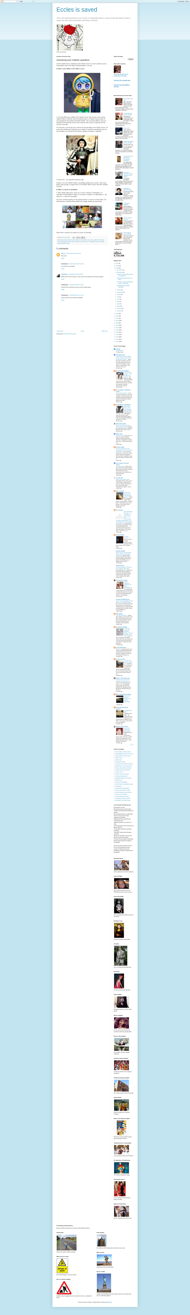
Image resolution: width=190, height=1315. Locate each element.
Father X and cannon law (123, 678)
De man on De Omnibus (122, 371)
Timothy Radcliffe (61, 243)
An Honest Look (120, 435)
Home (82, 331)
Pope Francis (85, 241)
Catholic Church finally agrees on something (125, 275)
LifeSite (118, 349)
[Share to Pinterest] (84, 238)
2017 (117, 327)
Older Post (104, 331)
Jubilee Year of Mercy (99, 239)
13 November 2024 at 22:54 (76, 295)
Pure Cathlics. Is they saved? (123, 752)
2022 (117, 316)
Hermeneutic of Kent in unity (122, 756)
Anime (69, 239)
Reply (62, 258)
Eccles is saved (76, 9)
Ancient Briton (120, 535)
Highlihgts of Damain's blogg (127, 189)
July (118, 297)
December (120, 270)
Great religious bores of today (127, 233)
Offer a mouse (120, 491)
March (119, 306)
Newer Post (60, 331)
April (118, 304)
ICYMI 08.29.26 (120, 350)
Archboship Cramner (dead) (122, 798)
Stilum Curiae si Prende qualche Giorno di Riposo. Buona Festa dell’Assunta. (123, 554)
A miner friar (119, 478)
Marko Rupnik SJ (64, 241)
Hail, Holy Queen (120, 466)
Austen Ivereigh (75, 239)
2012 (117, 339)
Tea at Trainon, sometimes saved (124, 784)
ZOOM (67, 243)
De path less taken (120, 762)
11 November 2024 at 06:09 (75, 274)
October (119, 290)
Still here (118, 649)
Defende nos (118, 780)
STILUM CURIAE (120, 551)
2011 (117, 341)
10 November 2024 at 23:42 (76, 264)
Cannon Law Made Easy (122, 599)
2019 (117, 323)
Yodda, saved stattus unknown (123, 768)
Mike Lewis (71, 241)
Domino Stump (120, 447)
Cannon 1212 (119, 772)
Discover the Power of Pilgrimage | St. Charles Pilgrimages (127, 698)
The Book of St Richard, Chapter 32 (128, 662)
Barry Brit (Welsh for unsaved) (123, 778)
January (119, 311)
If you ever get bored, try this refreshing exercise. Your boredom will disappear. (124, 450)
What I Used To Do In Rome (123, 479)
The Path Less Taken (122, 580)
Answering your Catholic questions (123, 286)
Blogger (110, 1302)
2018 (117, 325)
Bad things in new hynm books (123, 766)
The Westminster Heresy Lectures (127, 114)
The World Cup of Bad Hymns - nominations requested (128, 158)
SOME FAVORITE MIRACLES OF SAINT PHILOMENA (127, 584)
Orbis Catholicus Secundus (123, 694)
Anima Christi (64, 239)
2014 (117, 334)
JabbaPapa (64, 274)
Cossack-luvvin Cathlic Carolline (124, 764)
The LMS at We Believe (121, 615)
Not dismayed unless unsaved (123, 792)
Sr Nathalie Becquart (94, 241)
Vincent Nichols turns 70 (127, 218)
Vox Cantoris (119, 510)
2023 (117, 313)
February (119, 308)
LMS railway (119, 614)
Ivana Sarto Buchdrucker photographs (127, 729)
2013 (117, 337)
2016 (117, 330)
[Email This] (77, 238)
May (118, 301)
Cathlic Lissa (118, 758)
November (120, 272)
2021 (117, 318)
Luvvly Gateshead (121, 647)
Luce (58, 241)
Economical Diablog (121, 627)
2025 (117, 265)
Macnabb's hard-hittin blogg (122, 800)
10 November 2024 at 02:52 (73, 253)
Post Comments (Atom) (70, 334)
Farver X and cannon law (122, 774)
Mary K (63, 253)
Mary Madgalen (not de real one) (124, 754)
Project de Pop (120, 565)
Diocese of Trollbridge (121, 782)
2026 (117, 263)
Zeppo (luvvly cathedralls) (123, 404)
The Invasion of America (122, 393)
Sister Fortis (118, 760)
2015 (117, 332)
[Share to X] (80, 238)
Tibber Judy (119, 434)
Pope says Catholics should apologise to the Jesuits (127, 174)
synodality (101, 241)
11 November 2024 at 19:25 (76, 284)
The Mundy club (120, 355)
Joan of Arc (90, 239)
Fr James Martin (83, 239)
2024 (117, 268)
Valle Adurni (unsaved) (121, 776)
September (120, 292)
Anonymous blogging (126, 204)
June (118, 299)
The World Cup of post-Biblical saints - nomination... (125, 282)
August (119, 294)
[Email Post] (73, 237)
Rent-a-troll (126, 128)
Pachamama (78, 241)
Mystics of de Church (122, 726)
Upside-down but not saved (122, 770)
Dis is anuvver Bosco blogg (122, 790)
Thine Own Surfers (121, 423)
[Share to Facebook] (82, 238)
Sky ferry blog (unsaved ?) (122, 796)
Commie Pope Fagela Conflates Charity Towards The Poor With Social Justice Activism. (123, 358)
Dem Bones (118, 786)
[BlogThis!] (79, 238)
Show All (132, 744)
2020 (117, 320)
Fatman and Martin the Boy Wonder (128, 142)
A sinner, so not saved (121, 794)
